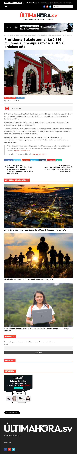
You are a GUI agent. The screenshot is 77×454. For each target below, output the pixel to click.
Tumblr (43, 160)
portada (16, 35)
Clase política (22, 35)
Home (6, 35)
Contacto (7, 443)
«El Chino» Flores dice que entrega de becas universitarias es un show (36, 3)
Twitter (18, 160)
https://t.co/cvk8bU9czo (22, 150)
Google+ (26, 160)
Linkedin (35, 160)
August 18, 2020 (39, 154)
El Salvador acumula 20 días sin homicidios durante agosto (28, 279)
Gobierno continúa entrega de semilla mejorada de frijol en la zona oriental (57, 168)
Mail (59, 160)
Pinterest (52, 160)
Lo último (20, 97)
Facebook (9, 160)
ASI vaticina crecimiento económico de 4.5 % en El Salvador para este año (35, 230)
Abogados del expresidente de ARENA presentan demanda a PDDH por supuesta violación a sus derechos (20, 169)
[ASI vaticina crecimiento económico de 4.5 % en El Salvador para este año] (38, 206)
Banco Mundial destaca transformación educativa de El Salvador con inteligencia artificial (38, 329)
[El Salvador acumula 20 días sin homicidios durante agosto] (38, 255)
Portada (10, 35)
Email (6, 344)
